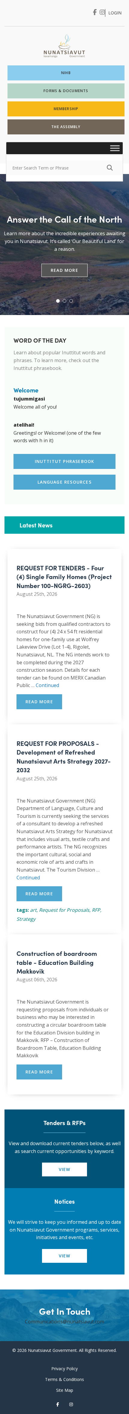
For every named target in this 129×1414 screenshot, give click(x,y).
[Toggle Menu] (115, 148)
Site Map (64, 1390)
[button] (58, 301)
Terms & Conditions (64, 1379)
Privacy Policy (64, 1368)
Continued (47, 685)
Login (115, 13)
